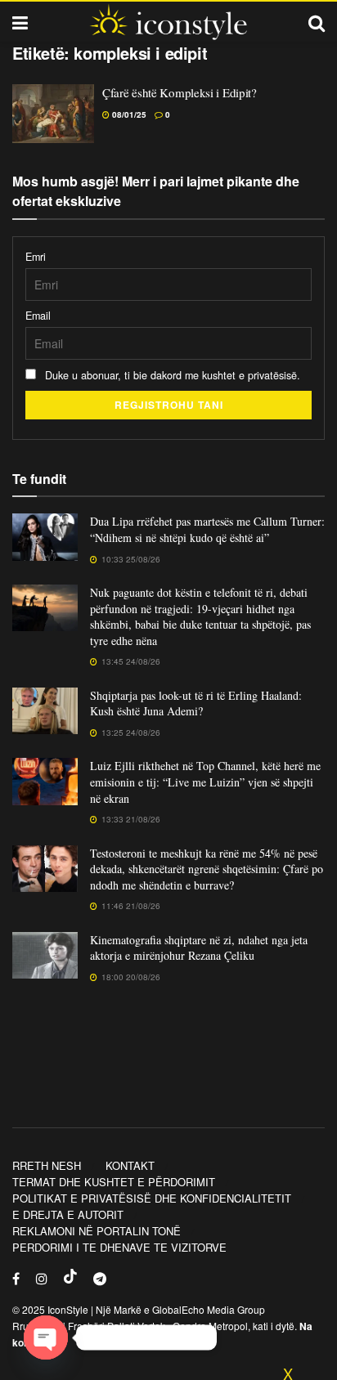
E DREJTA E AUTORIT (68, 1214)
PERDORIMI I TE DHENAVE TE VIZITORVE (119, 1247)
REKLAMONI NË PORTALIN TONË (96, 1231)
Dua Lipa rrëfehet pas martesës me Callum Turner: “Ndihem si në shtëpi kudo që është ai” (207, 529)
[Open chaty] (46, 1337)
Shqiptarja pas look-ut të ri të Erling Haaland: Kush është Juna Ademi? (196, 703)
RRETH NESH (46, 1165)
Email (38, 315)
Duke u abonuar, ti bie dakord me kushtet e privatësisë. (171, 375)
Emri (35, 256)
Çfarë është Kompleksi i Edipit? (179, 92)
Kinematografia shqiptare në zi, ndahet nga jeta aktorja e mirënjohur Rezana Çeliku (199, 948)
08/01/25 (128, 114)
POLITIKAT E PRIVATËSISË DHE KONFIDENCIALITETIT (151, 1198)
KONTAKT (130, 1165)
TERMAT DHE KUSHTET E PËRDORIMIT (113, 1182)
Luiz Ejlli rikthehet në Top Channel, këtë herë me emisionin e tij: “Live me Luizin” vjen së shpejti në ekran (205, 781)
